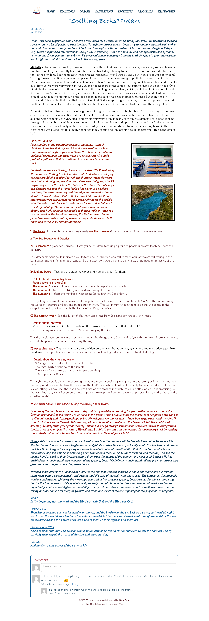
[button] (68, 11)
